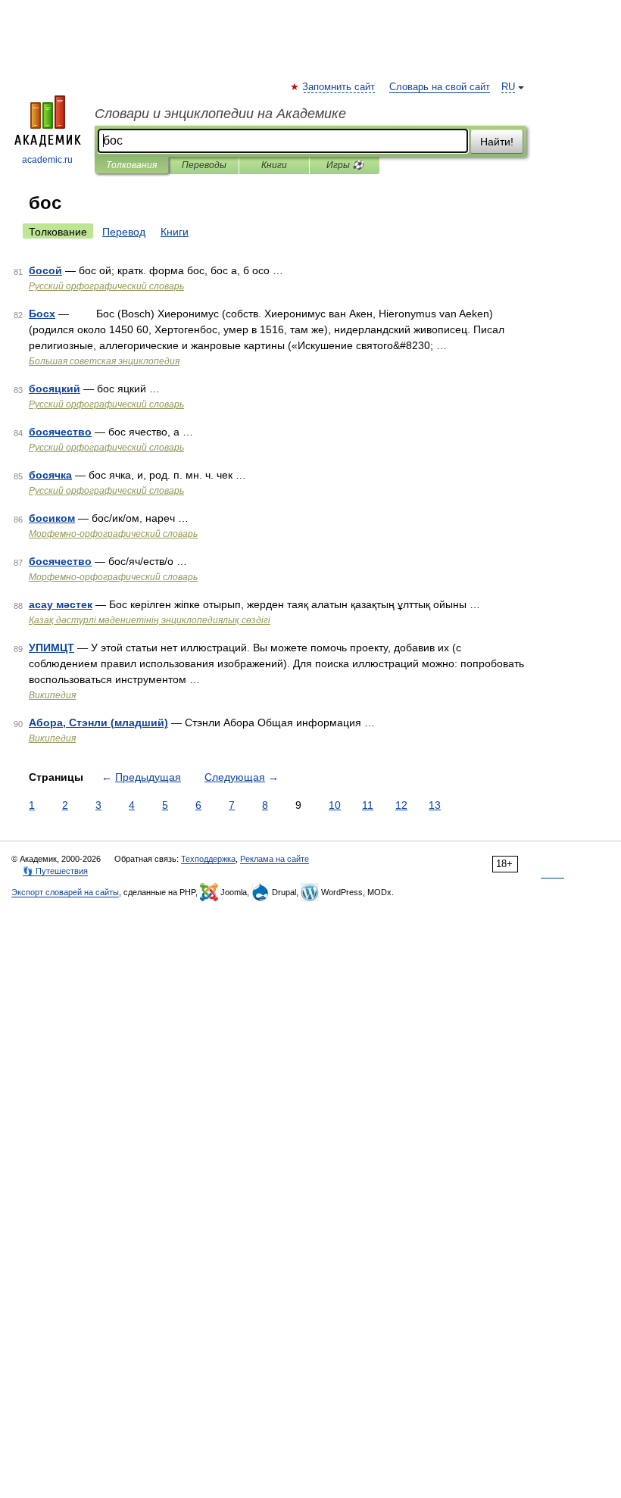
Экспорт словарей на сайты (65, 892)
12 (401, 805)
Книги (274, 165)
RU (508, 87)
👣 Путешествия (55, 870)
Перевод (123, 232)
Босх (42, 313)
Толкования (131, 165)
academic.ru (47, 159)
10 (335, 805)
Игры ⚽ (345, 165)
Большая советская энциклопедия (104, 361)
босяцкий (54, 388)
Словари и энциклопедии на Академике (220, 113)
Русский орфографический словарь (106, 286)
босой (45, 270)
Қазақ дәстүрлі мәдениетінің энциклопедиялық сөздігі (149, 620)
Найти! (496, 142)
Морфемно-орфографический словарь (113, 534)
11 (367, 805)
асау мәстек (60, 604)
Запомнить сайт (339, 87)
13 (435, 805)
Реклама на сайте (274, 858)
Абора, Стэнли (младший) (98, 722)
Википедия (52, 695)
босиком (52, 518)
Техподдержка (208, 858)
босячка (50, 475)
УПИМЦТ (51, 647)
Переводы (204, 165)
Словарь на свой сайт (439, 87)
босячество (60, 432)
